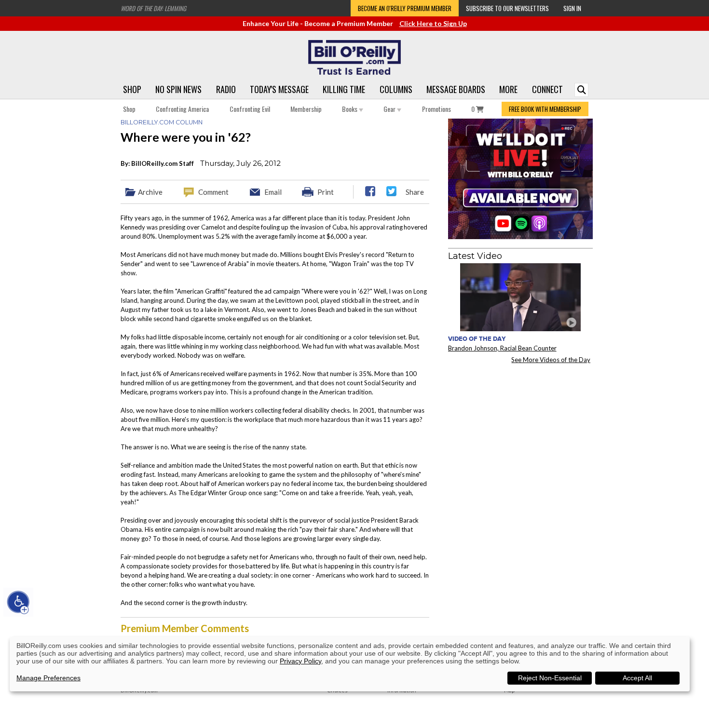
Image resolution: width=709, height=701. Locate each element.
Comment (213, 192)
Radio (226, 89)
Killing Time (344, 89)
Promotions (436, 109)
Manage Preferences (48, 678)
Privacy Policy (300, 661)
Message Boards (455, 89)
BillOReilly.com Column (162, 122)
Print (325, 192)
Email (273, 192)
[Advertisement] (520, 431)
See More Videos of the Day (550, 360)
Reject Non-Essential (550, 678)
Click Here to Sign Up (433, 23)
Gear (390, 109)
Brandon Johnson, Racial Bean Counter (502, 348)
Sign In (572, 8)
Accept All (637, 678)
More (508, 89)
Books (350, 109)
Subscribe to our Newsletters (507, 8)
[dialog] (350, 664)
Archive (150, 192)
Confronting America (182, 109)
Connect (547, 89)
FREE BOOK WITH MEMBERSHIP (545, 109)
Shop (132, 89)
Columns (396, 89)
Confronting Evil (250, 109)
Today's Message (279, 89)
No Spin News (178, 89)
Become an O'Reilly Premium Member (404, 8)
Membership (306, 109)
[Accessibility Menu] (18, 602)
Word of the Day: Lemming (153, 8)
